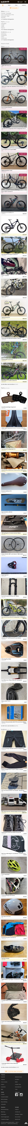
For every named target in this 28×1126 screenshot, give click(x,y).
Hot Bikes (17, 1079)
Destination (3, 1114)
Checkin (3, 1094)
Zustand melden (4, 1096)
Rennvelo (3, 17)
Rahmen (3, 28)
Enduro (2, 1084)
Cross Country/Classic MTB (7, 14)
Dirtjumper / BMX (5, 16)
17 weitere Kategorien (8, 39)
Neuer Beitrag (4, 1101)
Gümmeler (3, 1087)
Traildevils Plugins (5, 1119)
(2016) (10, 725)
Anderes (24, 5)
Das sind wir (17, 1116)
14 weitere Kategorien (8, 19)
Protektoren (4, 35)
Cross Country (4, 1082)
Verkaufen (15, 8)
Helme (2, 36)
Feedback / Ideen (19, 1114)
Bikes (9, 5)
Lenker (2, 26)
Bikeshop (3, 1111)
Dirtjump (3, 1079)
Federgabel (3, 23)
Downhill (3, 1077)
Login (21, 2)
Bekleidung (3, 34)
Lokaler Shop (18, 1084)
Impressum (3, 1123)
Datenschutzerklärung (12, 1123)
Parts (16, 5)
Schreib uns (17, 1111)
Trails (16, 1089)
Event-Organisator (5, 1116)
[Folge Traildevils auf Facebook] (16, 1095)
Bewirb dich (17, 1119)
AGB (17, 1122)
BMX (2, 1089)
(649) (10, 1067)
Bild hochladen (4, 1099)
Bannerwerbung (4, 1109)
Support (17, 1109)
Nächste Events (18, 1077)
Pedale (2, 25)
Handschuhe (4, 38)
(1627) (10, 384)
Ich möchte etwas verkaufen (14, 1071)
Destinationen (18, 1087)
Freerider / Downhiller (6, 13)
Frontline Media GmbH (9, 1122)
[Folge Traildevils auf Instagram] (21, 1095)
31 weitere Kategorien (8, 29)
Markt (3, 5)
